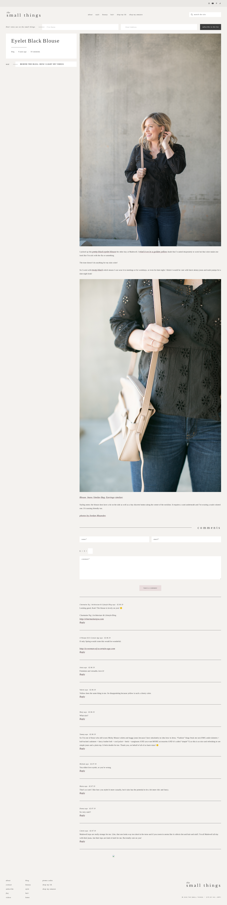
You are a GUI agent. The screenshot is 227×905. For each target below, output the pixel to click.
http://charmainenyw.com (92, 619)
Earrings (110, 497)
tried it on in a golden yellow (153, 251)
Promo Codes (48, 880)
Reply (82, 622)
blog (13, 52)
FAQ (7, 893)
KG (214, 897)
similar (119, 497)
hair (112, 15)
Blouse (83, 497)
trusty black (97, 270)
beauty (105, 15)
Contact (9, 885)
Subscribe (10, 889)
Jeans (89, 497)
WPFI (219, 897)
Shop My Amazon (136, 15)
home (27, 897)
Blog (27, 880)
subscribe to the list (210, 27)
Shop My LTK (121, 15)
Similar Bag (99, 497)
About (90, 15)
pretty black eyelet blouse (104, 251)
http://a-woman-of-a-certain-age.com (97, 648)
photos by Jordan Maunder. (93, 515)
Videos (8, 897)
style (97, 15)
